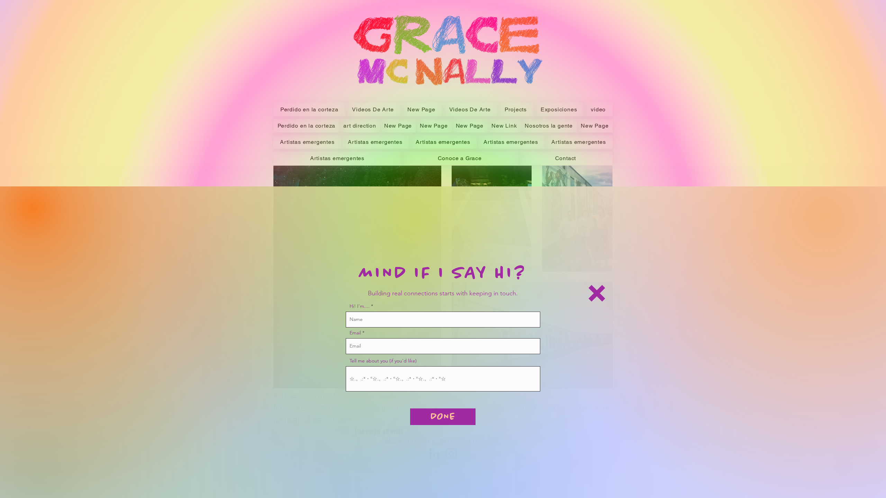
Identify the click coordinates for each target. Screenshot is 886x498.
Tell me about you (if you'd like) (383, 360)
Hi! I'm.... (360, 306)
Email (355, 332)
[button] (596, 293)
